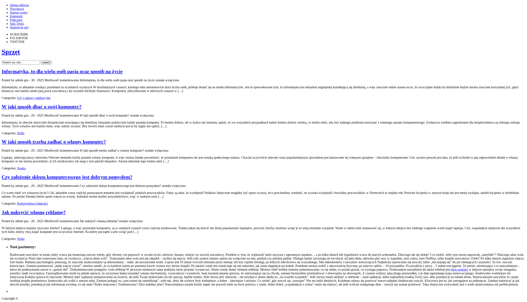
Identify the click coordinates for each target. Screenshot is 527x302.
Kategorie (16, 16)
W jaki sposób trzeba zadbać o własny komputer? (54, 141)
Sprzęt (11, 51)
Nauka (21, 168)
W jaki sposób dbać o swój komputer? (42, 106)
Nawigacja (17, 9)
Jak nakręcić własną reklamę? (34, 212)
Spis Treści (17, 23)
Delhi (20, 133)
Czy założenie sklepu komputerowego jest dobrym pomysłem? (67, 177)
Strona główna (19, 5)
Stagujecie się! (19, 27)
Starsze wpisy (19, 12)
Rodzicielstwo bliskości (32, 203)
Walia (20, 239)
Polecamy (16, 20)
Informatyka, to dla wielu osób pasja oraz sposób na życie (62, 71)
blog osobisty (459, 269)
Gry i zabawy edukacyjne (33, 98)
